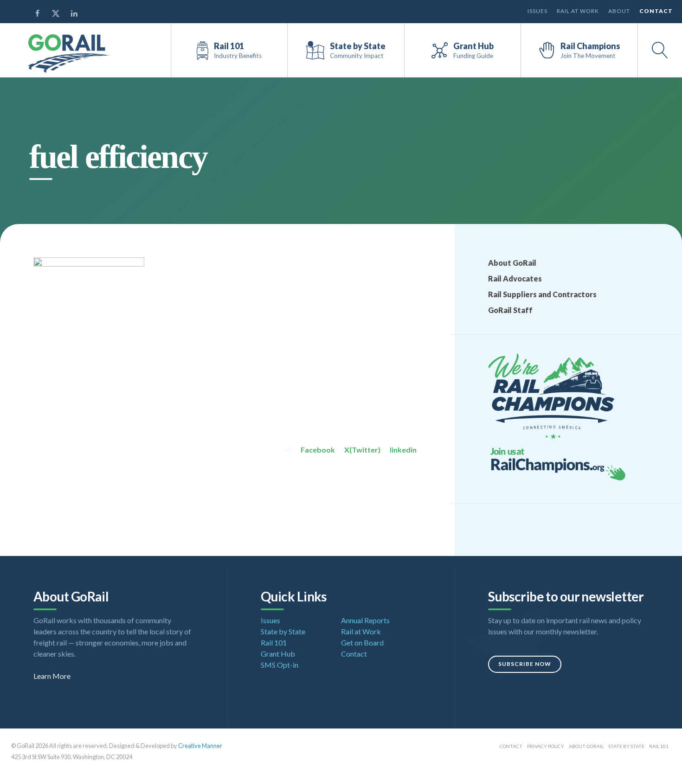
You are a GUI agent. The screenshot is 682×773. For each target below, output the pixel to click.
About (619, 10)
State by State (283, 631)
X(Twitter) (362, 449)
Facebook (318, 449)
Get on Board (362, 642)
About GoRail (512, 262)
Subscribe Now (524, 663)
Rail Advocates (515, 278)
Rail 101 (274, 642)
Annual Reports (365, 620)
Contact (656, 10)
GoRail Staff (510, 310)
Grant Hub (278, 653)
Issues (537, 10)
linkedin (403, 449)
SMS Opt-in (279, 664)
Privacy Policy (545, 746)
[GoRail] (69, 53)
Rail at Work (578, 10)
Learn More (52, 675)
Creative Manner (200, 745)
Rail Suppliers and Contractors (542, 294)
